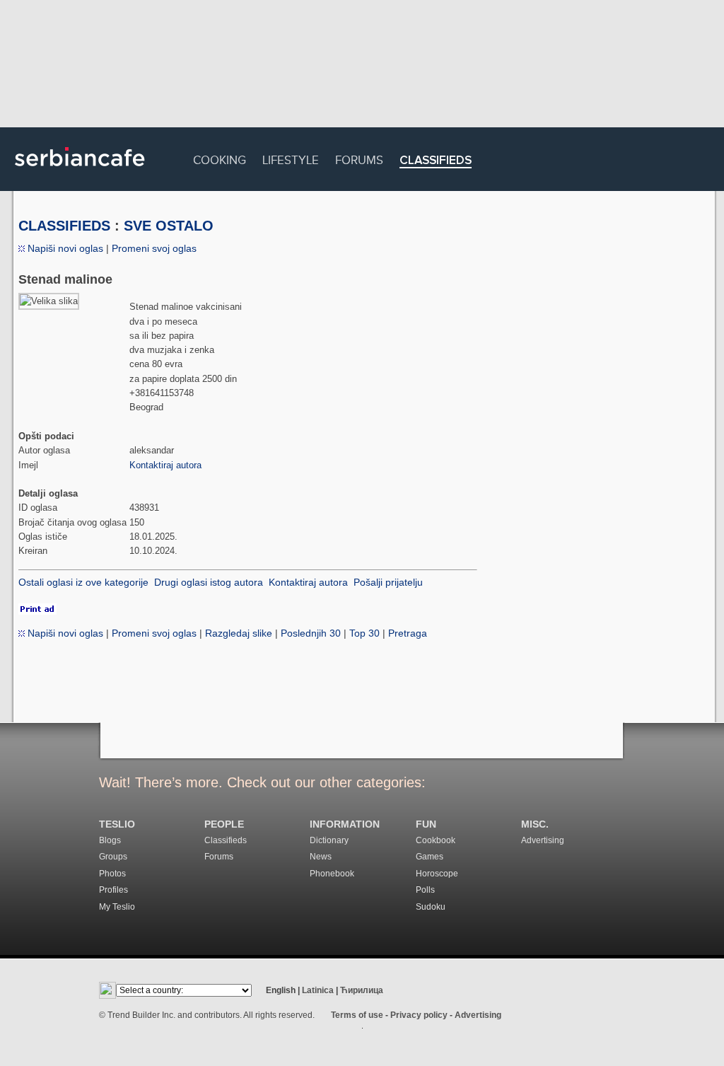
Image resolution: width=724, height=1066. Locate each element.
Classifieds (435, 161)
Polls (425, 890)
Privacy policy (419, 1015)
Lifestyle (290, 158)
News (321, 857)
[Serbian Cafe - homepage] (80, 171)
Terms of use (357, 1015)
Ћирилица (361, 990)
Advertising (542, 840)
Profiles (113, 890)
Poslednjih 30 (311, 633)
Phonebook (332, 874)
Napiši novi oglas (64, 248)
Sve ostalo (169, 225)
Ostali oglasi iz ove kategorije (83, 582)
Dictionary (329, 840)
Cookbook (435, 840)
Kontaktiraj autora (165, 465)
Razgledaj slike (238, 633)
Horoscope (437, 874)
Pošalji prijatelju (388, 582)
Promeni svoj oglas (154, 248)
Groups (113, 857)
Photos (112, 874)
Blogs (110, 840)
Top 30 (364, 633)
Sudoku (430, 907)
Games (429, 857)
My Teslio (117, 907)
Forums (359, 158)
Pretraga (407, 633)
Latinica (318, 990)
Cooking (219, 158)
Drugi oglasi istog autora (208, 582)
